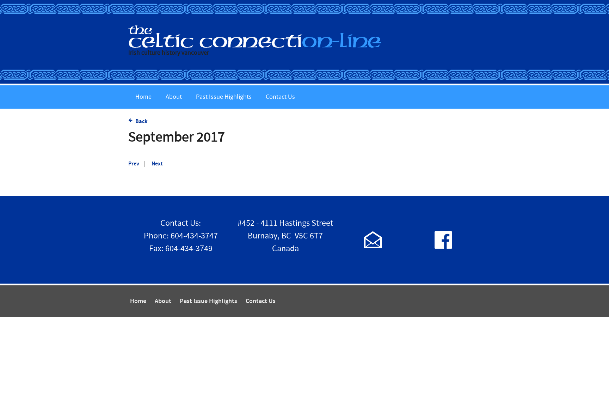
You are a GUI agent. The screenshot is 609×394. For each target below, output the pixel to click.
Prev (133, 164)
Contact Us (280, 97)
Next (157, 164)
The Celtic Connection (304, 36)
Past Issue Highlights (224, 97)
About (174, 97)
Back (141, 121)
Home (143, 97)
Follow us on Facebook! (443, 240)
